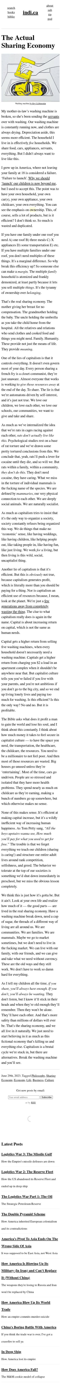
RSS (33, 1102)
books (11, 12)
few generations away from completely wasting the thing (25, 606)
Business (38, 1080)
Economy (19, 1080)
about (49, 5)
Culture (49, 1080)
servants (53, 116)
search (11, 8)
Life (28, 1080)
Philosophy (38, 1076)
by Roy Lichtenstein (38, 103)
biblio (11, 16)
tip (50, 14)
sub (50, 10)
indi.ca (30, 12)
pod (50, 19)
